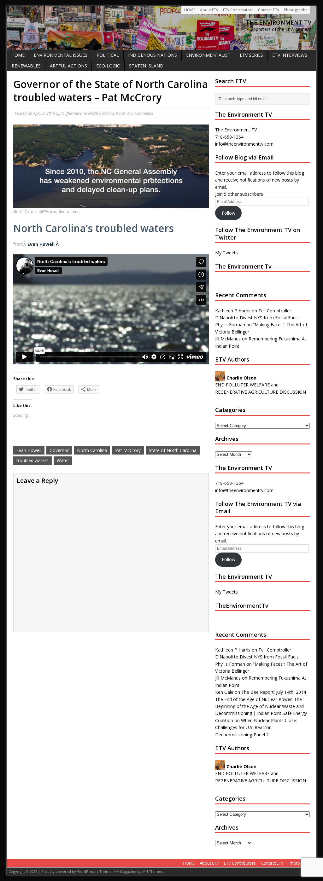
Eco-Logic (108, 66)
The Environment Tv (243, 266)
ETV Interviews (289, 55)
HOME (189, 10)
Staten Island (146, 66)
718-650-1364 (229, 483)
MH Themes (152, 871)
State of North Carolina (173, 450)
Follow (228, 213)
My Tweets (226, 253)
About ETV (209, 10)
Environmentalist (208, 55)
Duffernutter (72, 113)
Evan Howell (41, 244)
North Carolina (101, 113)
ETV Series (251, 55)
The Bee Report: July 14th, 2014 (273, 692)
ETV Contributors (238, 10)
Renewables (26, 66)
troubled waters (32, 460)
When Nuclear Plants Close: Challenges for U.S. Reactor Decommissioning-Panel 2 (256, 727)
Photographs (295, 10)
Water (121, 113)
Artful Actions (68, 66)
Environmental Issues (60, 55)
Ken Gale (224, 692)
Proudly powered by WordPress (68, 871)
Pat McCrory (128, 450)
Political (108, 55)
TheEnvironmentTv (241, 605)
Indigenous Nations (152, 55)
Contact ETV (268, 10)
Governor (59, 450)
